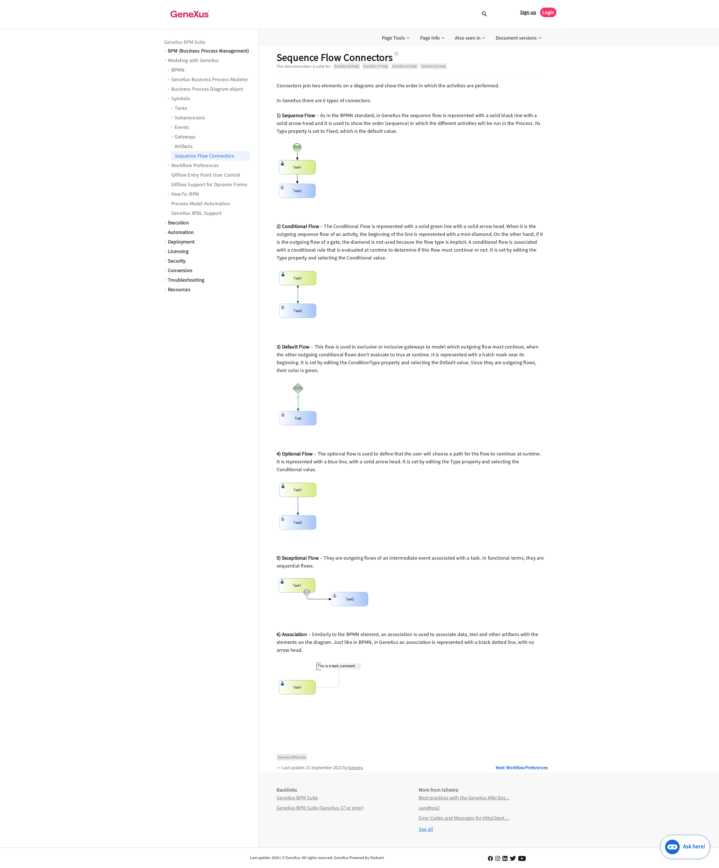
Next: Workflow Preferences (522, 767)
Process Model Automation (200, 203)
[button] (396, 38)
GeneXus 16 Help (404, 66)
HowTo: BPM (185, 194)
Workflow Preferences (195, 165)
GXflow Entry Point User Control (205, 175)
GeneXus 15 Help (433, 66)
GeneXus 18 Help (347, 66)
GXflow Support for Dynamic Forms (209, 184)
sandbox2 (429, 808)
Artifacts (184, 146)
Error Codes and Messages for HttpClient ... (464, 818)
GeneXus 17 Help (375, 66)
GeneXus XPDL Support (196, 213)
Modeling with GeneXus (193, 60)
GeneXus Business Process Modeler (209, 79)
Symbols (180, 98)
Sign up (528, 12)
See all (426, 829)
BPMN (178, 70)
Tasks (181, 108)
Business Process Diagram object (207, 89)
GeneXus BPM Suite (184, 42)
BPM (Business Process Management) (208, 50)
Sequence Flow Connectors (204, 155)
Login (548, 12)
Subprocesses (190, 117)
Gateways (185, 136)
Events (182, 127)
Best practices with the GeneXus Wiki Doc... (464, 797)
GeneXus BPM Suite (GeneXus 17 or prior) (320, 808)
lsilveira (355, 767)
